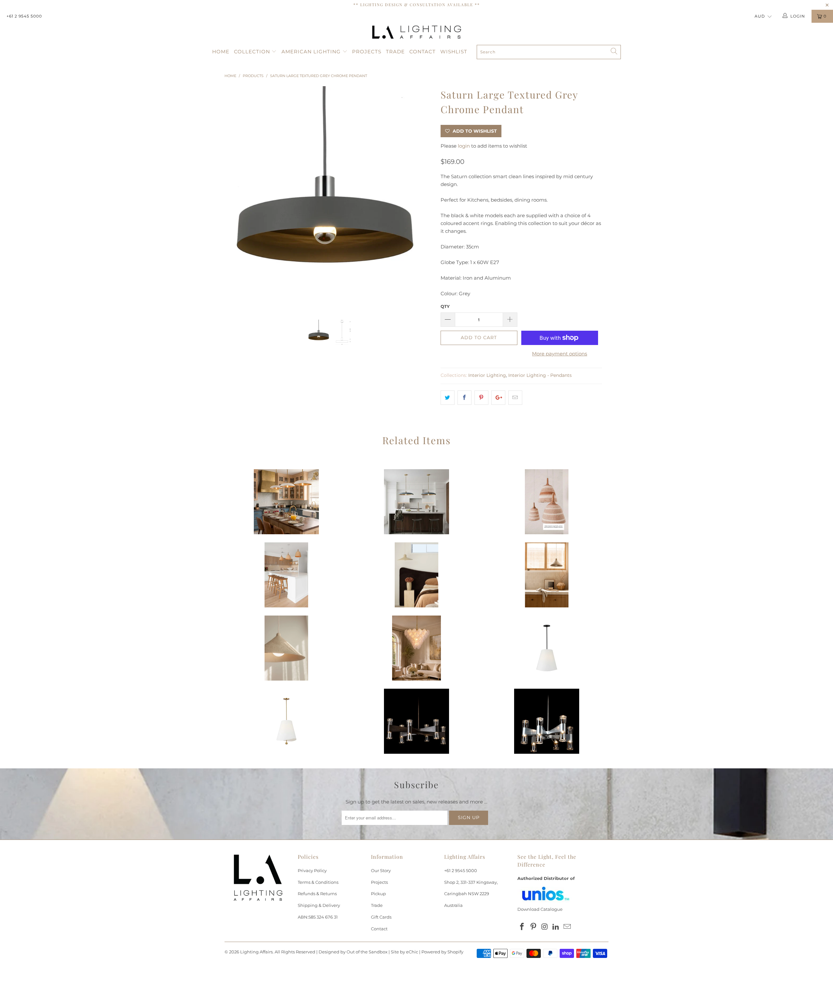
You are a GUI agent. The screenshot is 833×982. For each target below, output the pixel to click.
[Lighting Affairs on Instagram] (545, 927)
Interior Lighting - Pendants (540, 375)
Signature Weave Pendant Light (286, 574)
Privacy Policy (312, 870)
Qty (445, 306)
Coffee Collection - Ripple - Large (416, 574)
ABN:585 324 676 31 (318, 917)
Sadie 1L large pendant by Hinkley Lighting (416, 501)
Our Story (381, 870)
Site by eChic (404, 951)
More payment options (559, 354)
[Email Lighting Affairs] (567, 927)
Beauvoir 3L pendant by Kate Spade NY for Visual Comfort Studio (546, 648)
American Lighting (311, 51)
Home (220, 51)
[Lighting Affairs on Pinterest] (534, 927)
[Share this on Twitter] (448, 398)
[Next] (422, 198)
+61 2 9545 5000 (24, 16)
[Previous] (235, 198)
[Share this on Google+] (498, 398)
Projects (366, 51)
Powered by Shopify (442, 951)
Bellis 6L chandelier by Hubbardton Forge (416, 721)
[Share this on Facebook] (464, 398)
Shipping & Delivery (319, 905)
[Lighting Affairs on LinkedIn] (556, 927)
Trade (395, 51)
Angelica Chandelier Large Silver (416, 648)
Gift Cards (381, 917)
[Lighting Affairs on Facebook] (522, 927)
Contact (422, 51)
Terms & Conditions (318, 882)
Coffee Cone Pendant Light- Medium (546, 574)
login (464, 146)
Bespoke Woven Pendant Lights (546, 501)
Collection (253, 51)
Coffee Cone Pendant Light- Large (286, 648)
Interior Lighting (487, 375)
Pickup (378, 893)
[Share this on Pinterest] (481, 398)
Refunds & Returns (317, 893)
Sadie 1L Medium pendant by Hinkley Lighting (286, 501)
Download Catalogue (540, 909)
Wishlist (453, 51)
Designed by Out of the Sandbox (353, 951)
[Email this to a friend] (515, 398)
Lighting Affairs (256, 951)
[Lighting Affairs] (416, 32)
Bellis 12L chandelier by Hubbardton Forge (546, 721)
